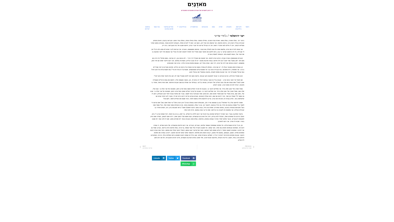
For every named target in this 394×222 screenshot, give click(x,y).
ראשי (247, 27)
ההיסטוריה (194, 27)
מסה (213, 27)
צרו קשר (157, 27)
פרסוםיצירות (147, 28)
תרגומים (205, 27)
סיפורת (228, 27)
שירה (220, 27)
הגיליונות (182, 27)
